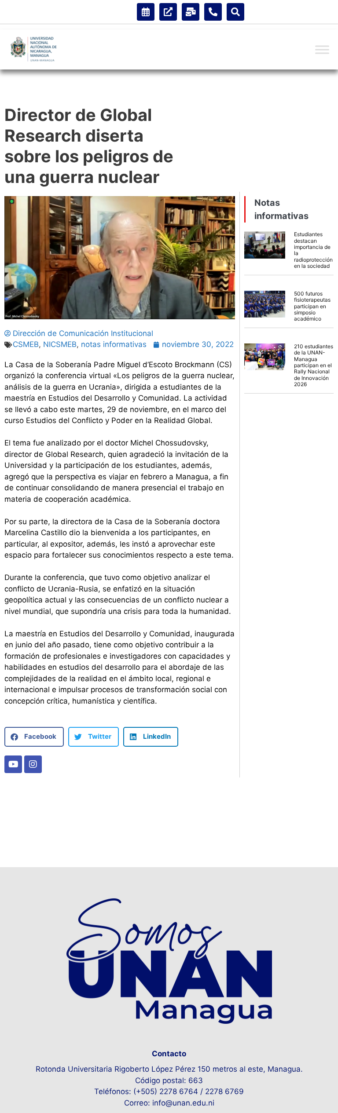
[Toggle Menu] (322, 50)
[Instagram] (33, 764)
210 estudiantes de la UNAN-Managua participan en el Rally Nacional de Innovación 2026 (313, 365)
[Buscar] (235, 12)
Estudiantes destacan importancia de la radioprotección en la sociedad (313, 250)
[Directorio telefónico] (213, 12)
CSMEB (26, 344)
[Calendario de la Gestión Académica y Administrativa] (145, 12)
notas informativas (114, 344)
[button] (34, 737)
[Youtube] (13, 764)
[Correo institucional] (190, 12)
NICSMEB (60, 344)
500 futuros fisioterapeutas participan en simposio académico (312, 306)
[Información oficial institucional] (168, 12)
